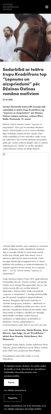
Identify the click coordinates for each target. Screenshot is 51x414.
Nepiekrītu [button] (12, 397)
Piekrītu (11, 382)
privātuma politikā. (11, 375)
